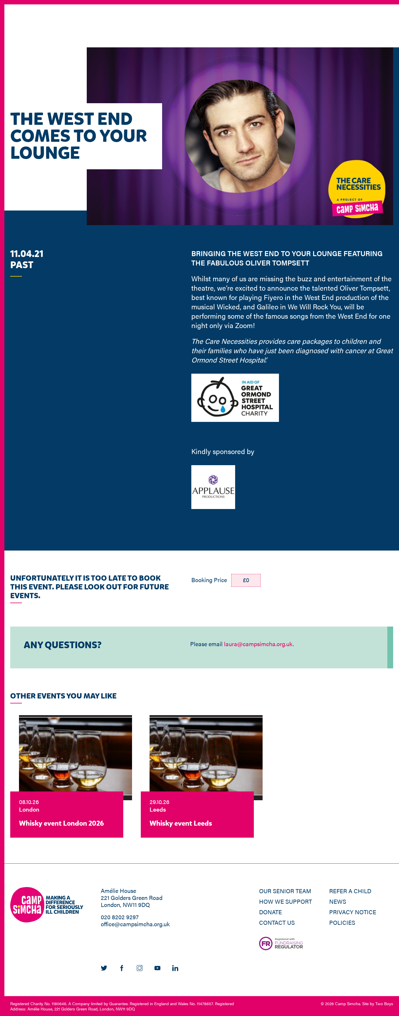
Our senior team (285, 890)
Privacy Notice (352, 912)
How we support (285, 901)
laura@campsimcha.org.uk (258, 643)
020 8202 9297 (120, 916)
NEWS (337, 901)
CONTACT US (277, 922)
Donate (270, 912)
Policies (342, 922)
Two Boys (384, 1003)
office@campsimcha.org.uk (135, 924)
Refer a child (350, 890)
